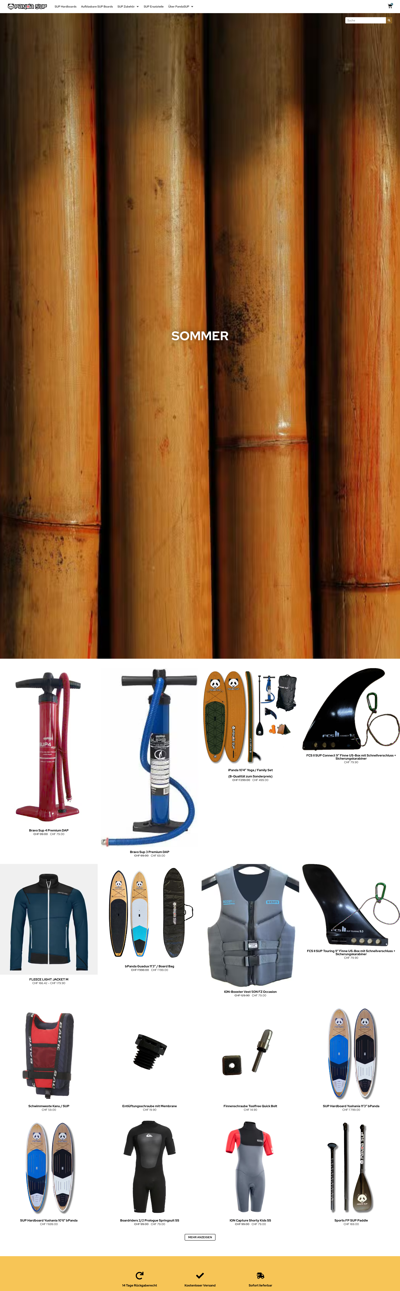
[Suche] (389, 20)
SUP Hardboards (65, 6)
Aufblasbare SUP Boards (97, 6)
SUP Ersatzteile (154, 6)
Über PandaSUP (178, 6)
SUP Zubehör (126, 6)
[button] (200, 1237)
